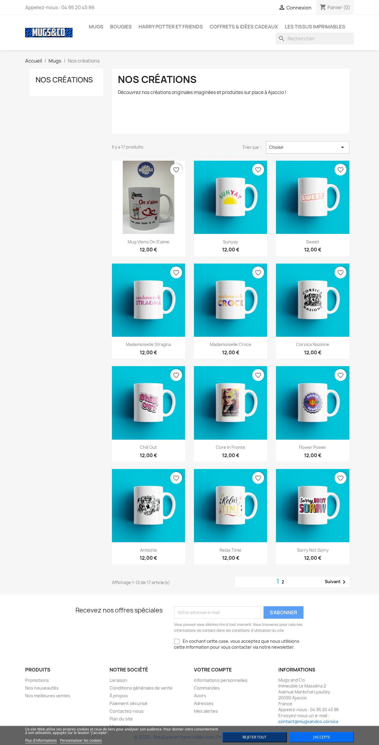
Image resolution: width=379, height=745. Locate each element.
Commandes (207, 688)
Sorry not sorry (313, 550)
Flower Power (312, 447)
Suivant (336, 582)
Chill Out (148, 447)
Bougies (121, 26)
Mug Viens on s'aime (148, 242)
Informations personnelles (221, 680)
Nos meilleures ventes (47, 695)
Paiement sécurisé (128, 703)
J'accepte (321, 737)
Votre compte (213, 669)
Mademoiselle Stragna (148, 344)
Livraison (118, 680)
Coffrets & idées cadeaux (244, 26)
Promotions (37, 680)
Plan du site (121, 719)
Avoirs (200, 695)
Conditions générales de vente (141, 688)
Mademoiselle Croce (230, 344)
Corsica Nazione (312, 344)
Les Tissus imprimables (315, 26)
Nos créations (64, 80)
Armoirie (148, 550)
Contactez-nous (127, 711)
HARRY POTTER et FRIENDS (171, 26)
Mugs (96, 26)
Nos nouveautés (42, 688)
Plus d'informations (41, 740)
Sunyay (230, 242)
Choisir (307, 147)
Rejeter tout (254, 737)
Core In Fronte (230, 447)
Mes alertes (206, 711)
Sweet (312, 242)
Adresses (203, 703)
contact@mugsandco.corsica (308, 721)
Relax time (230, 550)
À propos (119, 695)
